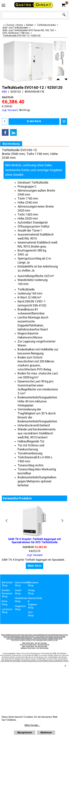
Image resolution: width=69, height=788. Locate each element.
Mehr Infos (34, 565)
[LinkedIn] (13, 132)
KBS (4, 91)
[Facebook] (5, 132)
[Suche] (64, 15)
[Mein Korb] (63, 5)
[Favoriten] (64, 121)
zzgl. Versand (9, 110)
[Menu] (3, 5)
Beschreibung (11, 143)
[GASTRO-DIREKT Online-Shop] (33, 5)
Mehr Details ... (32, 725)
